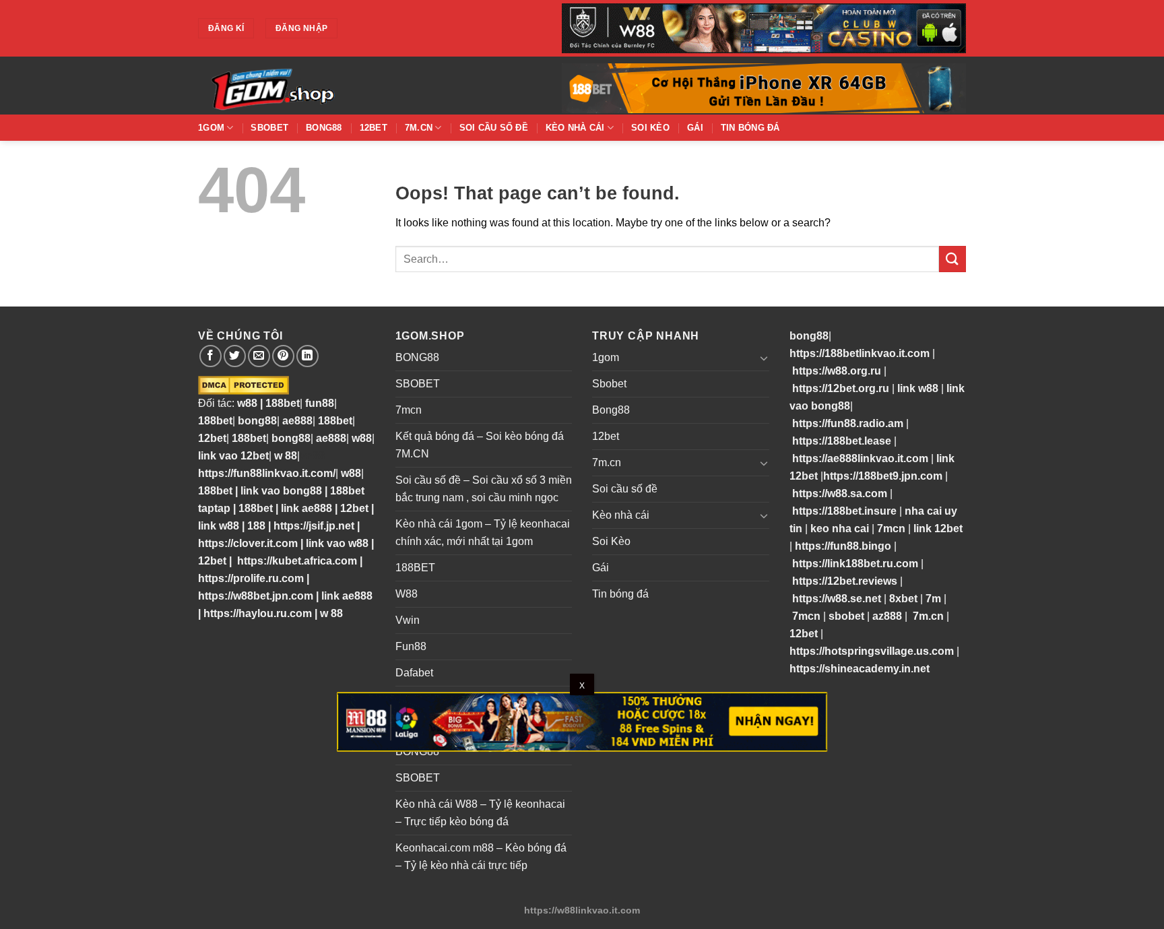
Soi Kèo (650, 128)
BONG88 (417, 357)
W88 (406, 594)
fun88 (319, 403)
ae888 (297, 420)
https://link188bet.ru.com (855, 563)
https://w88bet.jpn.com (255, 596)
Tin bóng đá (750, 128)
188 (256, 526)
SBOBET (417, 383)
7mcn (408, 410)
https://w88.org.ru (836, 371)
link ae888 (306, 508)
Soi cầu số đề (493, 128)
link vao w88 (337, 543)
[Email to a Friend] (259, 356)
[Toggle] (763, 358)
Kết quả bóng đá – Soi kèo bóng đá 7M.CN (479, 444)
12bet (373, 128)
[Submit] (952, 259)
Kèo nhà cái (575, 128)
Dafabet (414, 672)
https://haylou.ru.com (257, 613)
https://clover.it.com (248, 543)
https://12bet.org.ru (840, 388)
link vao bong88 (281, 490)
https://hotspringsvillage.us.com (871, 651)
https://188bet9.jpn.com (882, 476)
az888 (887, 616)
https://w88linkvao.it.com (582, 910)
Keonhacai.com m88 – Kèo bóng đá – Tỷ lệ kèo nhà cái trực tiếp (481, 856)
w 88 (285, 455)
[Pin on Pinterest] (283, 356)
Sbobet (269, 128)
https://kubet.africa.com (297, 561)
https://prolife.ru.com (251, 578)
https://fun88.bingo (843, 546)
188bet (282, 403)
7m (933, 598)
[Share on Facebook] (210, 356)
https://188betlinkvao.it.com (859, 353)
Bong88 (324, 128)
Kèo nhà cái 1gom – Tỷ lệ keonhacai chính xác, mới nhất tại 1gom (482, 532)
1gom (211, 128)
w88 (245, 403)
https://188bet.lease (841, 441)
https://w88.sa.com (839, 493)
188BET (415, 567)
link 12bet (938, 528)
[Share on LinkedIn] (307, 356)
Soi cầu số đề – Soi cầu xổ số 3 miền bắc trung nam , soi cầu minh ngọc (483, 488)
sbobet (846, 616)
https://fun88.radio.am (847, 423)
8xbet (903, 598)
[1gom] (319, 86)
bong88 (257, 420)
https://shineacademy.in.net (859, 668)
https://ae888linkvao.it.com (860, 458)
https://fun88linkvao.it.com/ (266, 473)
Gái (695, 128)
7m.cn (418, 128)
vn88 (312, 455)
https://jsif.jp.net (313, 526)
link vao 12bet (233, 455)
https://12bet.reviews (844, 581)
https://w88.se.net (836, 598)
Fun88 (410, 646)
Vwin (407, 620)
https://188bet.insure (844, 511)
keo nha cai (839, 528)
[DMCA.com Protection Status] (243, 385)
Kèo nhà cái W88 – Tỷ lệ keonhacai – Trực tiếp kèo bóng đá (480, 812)
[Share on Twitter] (235, 356)
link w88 (218, 526)
